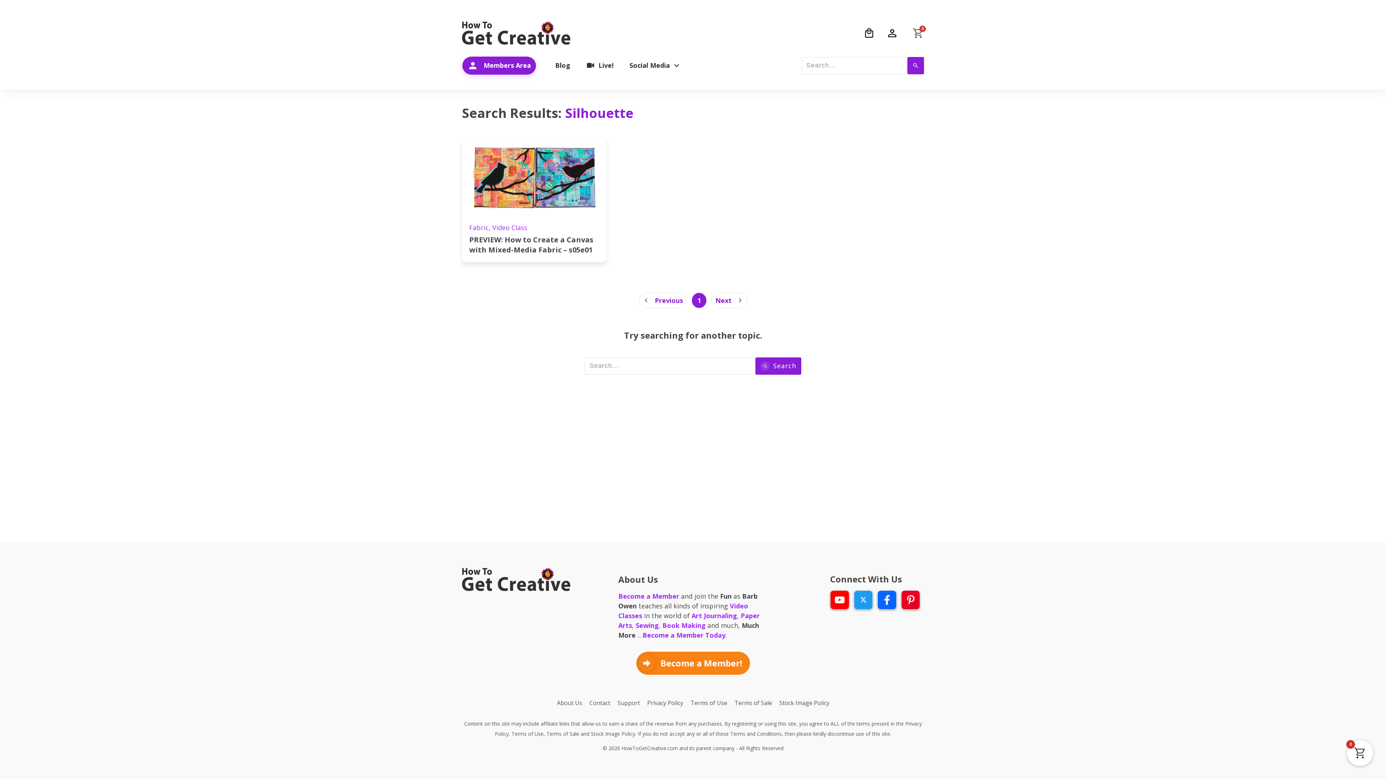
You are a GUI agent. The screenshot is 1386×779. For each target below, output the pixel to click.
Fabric (479, 227)
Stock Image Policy (613, 733)
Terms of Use (527, 733)
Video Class (509, 227)
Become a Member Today (683, 635)
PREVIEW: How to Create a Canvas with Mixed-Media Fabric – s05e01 (531, 245)
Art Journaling (714, 615)
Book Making (684, 625)
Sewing (647, 625)
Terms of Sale (562, 733)
